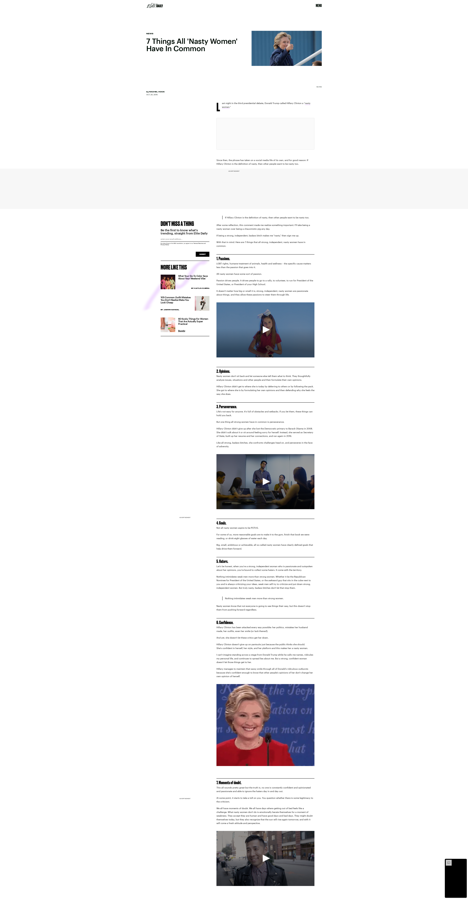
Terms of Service (198, 243)
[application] (265, 329)
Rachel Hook (157, 92)
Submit (202, 254)
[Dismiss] (464, 861)
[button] (265, 329)
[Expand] (447, 861)
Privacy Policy (165, 244)
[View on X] (265, 133)
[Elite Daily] (154, 5)
